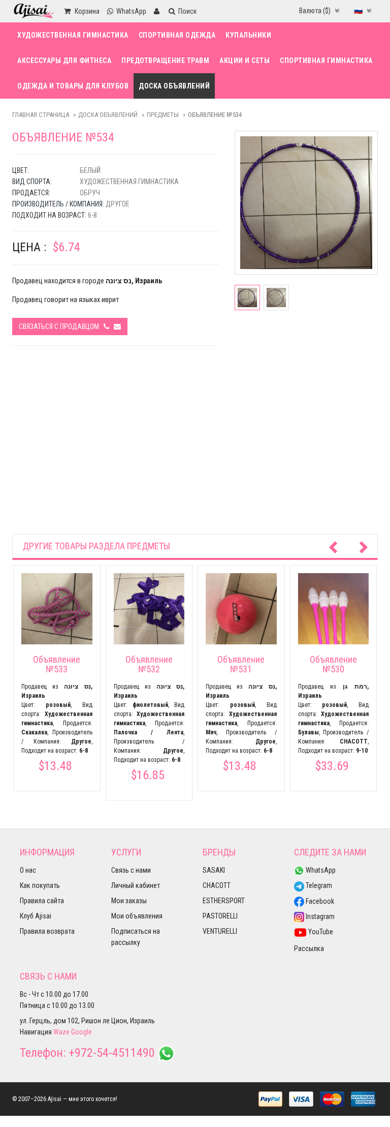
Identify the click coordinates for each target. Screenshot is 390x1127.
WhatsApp (320, 870)
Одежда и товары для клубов (72, 86)
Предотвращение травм (165, 60)
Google (81, 1032)
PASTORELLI (220, 916)
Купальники (248, 35)
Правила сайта (42, 901)
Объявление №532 (149, 664)
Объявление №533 (56, 664)
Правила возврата (47, 931)
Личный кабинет (135, 885)
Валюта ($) (315, 11)
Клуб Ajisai (35, 916)
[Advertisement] (195, 452)
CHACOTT (217, 885)
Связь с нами (131, 870)
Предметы (163, 114)
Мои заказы (129, 901)
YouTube (320, 932)
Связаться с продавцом (61, 326)
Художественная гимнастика (72, 35)
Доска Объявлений (174, 86)
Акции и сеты (244, 60)
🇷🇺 (359, 11)
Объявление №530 (333, 664)
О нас (28, 870)
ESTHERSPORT (224, 901)
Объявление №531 (241, 664)
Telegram (318, 885)
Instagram (319, 916)
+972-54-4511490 (112, 1053)
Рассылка (309, 948)
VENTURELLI (220, 931)
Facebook (319, 901)
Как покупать (40, 885)
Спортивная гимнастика (326, 60)
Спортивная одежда (177, 35)
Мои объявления (136, 916)
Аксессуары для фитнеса (64, 60)
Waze (61, 1032)
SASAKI (214, 870)
